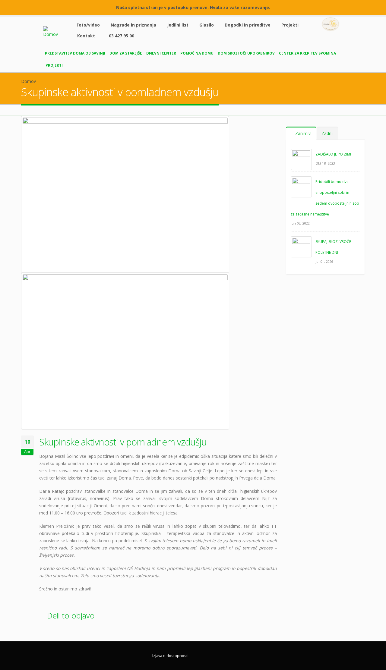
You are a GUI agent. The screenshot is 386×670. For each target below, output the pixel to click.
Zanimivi (303, 133)
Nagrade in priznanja (133, 25)
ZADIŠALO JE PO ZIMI (333, 154)
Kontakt (86, 36)
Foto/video (88, 25)
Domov (28, 81)
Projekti (290, 25)
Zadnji (327, 133)
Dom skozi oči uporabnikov (246, 53)
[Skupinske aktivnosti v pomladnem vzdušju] (125, 194)
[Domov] (54, 31)
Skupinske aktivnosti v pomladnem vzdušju (123, 442)
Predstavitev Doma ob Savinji (75, 53)
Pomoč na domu (197, 53)
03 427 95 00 (121, 36)
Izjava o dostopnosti (170, 655)
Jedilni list (177, 25)
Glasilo (206, 25)
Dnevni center (161, 53)
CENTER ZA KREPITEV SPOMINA (307, 53)
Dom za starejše (125, 53)
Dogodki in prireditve (248, 25)
